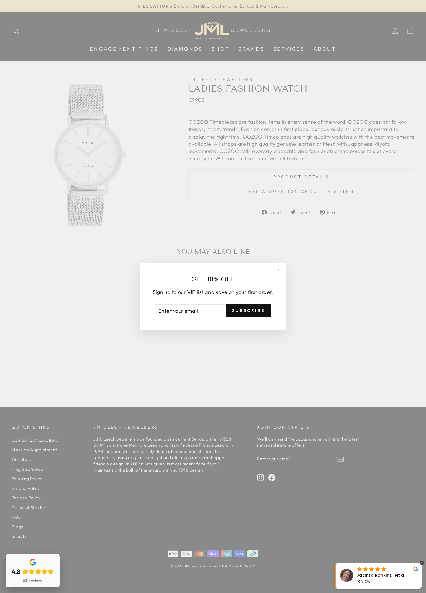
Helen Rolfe (369, 578)
